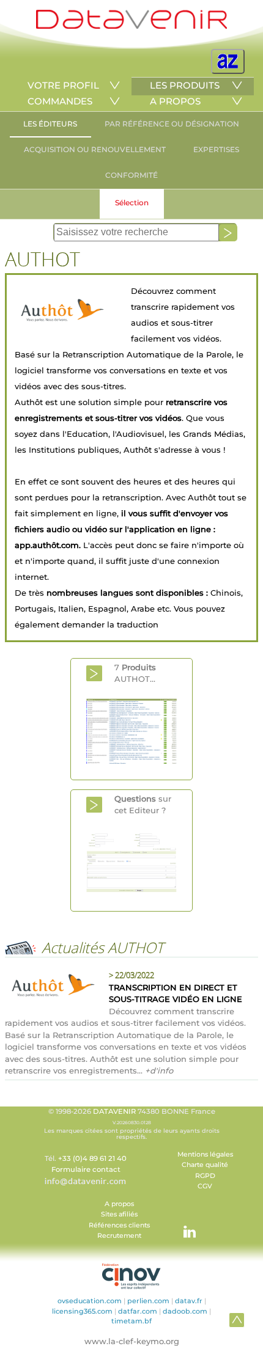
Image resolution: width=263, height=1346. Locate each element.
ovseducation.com (89, 1301)
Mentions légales (205, 1154)
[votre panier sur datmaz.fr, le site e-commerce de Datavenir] (228, 61)
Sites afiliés (119, 1214)
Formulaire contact (85, 1169)
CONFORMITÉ (131, 175)
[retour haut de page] (236, 1319)
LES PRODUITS (185, 85)
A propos (119, 1204)
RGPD (205, 1176)
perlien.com (148, 1301)
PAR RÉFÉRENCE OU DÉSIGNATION (172, 123)
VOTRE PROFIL (63, 85)
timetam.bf (131, 1321)
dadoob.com (185, 1311)
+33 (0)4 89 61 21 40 (92, 1158)
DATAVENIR (114, 1111)
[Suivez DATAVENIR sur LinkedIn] (183, 1225)
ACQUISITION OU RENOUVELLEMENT (95, 149)
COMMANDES (60, 101)
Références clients (119, 1225)
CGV (205, 1186)
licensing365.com (82, 1311)
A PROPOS (175, 101)
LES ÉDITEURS (50, 123)
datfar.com (137, 1311)
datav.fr (188, 1301)
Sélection (132, 202)
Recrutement (119, 1236)
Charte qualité (205, 1165)
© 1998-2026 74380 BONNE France (132, 1123)
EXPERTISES (216, 149)
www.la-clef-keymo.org (131, 1341)
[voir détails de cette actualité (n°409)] (51, 985)
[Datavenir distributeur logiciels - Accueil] (131, 26)
